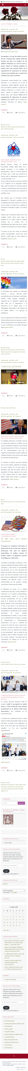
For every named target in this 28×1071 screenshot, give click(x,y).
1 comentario (17, 416)
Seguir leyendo (13, 239)
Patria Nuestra (8, 1026)
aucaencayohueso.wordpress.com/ (14, 1034)
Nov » (8, 930)
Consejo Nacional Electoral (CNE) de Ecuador (12, 789)
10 (19, 916)
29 (13, 925)
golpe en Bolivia (17, 127)
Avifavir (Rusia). (6, 261)
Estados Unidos (19, 501)
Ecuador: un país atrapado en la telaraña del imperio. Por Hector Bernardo (13, 962)
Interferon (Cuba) (19, 263)
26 (4, 925)
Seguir (6, 871)
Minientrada (5, 29)
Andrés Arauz (11, 786)
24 (19, 922)
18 (23, 919)
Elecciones (12, 501)
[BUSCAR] (25, 4)
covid (5, 263)
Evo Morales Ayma (10, 349)
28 (10, 925)
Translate (14, 892)
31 (19, 925)
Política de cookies (10, 1065)
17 (19, 919)
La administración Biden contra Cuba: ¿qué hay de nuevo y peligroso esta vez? (14, 956)
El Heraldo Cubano (9, 1021)
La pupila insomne (9, 1031)
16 (16, 919)
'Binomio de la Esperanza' (8, 784)
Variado (4, 408)
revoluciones (16, 664)
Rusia (2, 265)
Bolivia (4, 127)
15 (13, 919)
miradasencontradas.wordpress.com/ (14, 1023)
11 (23, 916)
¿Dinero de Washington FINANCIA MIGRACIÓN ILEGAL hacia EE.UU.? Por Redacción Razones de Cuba (14, 949)
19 (4, 922)
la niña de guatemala (7, 31)
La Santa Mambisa (9, 1037)
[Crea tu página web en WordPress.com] (14, 1)
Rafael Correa (4, 791)
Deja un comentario (19, 31)
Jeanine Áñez (9, 352)
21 (10, 922)
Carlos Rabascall (19, 786)
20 (7, 922)
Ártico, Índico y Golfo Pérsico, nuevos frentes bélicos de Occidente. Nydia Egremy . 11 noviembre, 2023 (14, 942)
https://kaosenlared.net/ (11, 1039)
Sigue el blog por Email (11, 849)
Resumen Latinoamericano (10, 51)
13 (7, 919)
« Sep (4, 930)
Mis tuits (5, 884)
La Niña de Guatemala (14, 13)
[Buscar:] (10, 803)
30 (16, 925)
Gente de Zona (11, 408)
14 (10, 919)
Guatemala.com (9, 1047)
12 (4, 919)
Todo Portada (8, 1045)
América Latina (6, 124)
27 (7, 925)
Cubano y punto (9, 1029)
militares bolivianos (9, 129)
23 (16, 922)
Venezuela (22, 664)
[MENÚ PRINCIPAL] (3, 4)
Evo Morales (9, 127)
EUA (3, 499)
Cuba (3, 259)
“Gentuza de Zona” (11, 366)
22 (13, 922)
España (12, 263)
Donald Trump (5, 501)
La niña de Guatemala (10, 979)
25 (23, 922)
